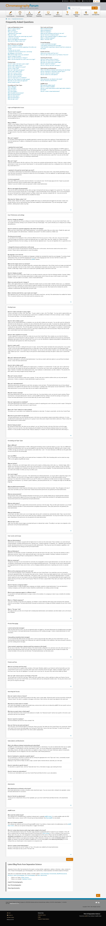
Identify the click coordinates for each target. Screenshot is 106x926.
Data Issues (48, 14)
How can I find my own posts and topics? (50, 65)
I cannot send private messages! (48, 44)
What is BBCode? (12, 86)
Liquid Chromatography (18, 875)
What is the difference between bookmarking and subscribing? (55, 70)
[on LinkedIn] (98, 902)
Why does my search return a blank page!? (51, 62)
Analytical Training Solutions (43, 919)
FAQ (79, 0)
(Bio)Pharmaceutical (62, 873)
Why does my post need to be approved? (17, 80)
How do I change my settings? (15, 45)
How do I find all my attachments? (49, 80)
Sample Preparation (39, 15)
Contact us (10, 915)
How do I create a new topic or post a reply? (18, 64)
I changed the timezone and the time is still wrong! (20, 51)
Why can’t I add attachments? (15, 74)
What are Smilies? (12, 90)
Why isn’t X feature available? (48, 86)
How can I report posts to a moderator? (17, 77)
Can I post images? (12, 91)
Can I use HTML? (12, 88)
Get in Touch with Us (87, 0)
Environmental (53, 873)
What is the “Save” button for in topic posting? (19, 79)
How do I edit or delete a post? (15, 65)
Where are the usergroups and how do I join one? (52, 33)
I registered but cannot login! (14, 33)
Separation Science (26, 879)
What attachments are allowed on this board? (51, 79)
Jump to (69, 859)
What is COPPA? (12, 30)
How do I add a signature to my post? (17, 67)
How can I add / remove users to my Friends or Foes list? (54, 54)
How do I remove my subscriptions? (49, 74)
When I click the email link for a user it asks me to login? (21, 59)
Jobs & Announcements (58, 15)
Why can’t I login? (12, 34)
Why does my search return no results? (50, 60)
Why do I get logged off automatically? (17, 39)
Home (9, 912)
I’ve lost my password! (13, 38)
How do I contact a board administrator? (50, 91)
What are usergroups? (46, 31)
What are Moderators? (46, 30)
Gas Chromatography (30, 875)
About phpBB (49, 818)
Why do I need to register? (14, 28)
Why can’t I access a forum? (15, 73)
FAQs (67, 14)
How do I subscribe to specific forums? (50, 73)
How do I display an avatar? (14, 56)
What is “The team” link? (46, 39)
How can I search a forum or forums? (49, 59)
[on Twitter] (96, 902)
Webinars (86, 14)
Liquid (10, 15)
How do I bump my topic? (14, 82)
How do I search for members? (48, 63)
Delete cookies (11, 917)
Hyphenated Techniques (29, 15)
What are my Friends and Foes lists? (49, 53)
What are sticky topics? (13, 96)
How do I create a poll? (13, 68)
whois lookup (46, 833)
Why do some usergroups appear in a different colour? (53, 36)
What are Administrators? (47, 28)
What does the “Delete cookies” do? (16, 41)
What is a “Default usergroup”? (48, 38)
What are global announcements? (16, 93)
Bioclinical (10, 875)
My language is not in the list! (15, 53)
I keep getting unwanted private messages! (51, 45)
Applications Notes (76, 15)
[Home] (23, 7)
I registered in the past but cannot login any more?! (20, 36)
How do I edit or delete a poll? (15, 71)
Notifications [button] (65, 0)
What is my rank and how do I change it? (17, 57)
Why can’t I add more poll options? (16, 70)
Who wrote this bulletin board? (48, 85)
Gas (20, 15)
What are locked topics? (13, 97)
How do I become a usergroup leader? (50, 34)
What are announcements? (14, 94)
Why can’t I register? (13, 31)
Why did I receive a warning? (15, 76)
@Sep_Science (25, 877)
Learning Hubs (95, 14)
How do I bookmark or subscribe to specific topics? (53, 71)
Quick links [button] (73, 0)
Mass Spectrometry (42, 875)
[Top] (70, 209)
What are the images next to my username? (18, 54)
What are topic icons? (13, 99)
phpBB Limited (48, 816)
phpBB (33, 259)
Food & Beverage (44, 873)
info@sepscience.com (14, 903)
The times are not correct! (14, 50)
